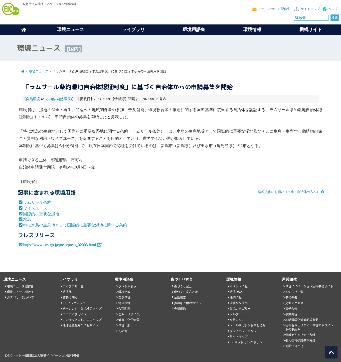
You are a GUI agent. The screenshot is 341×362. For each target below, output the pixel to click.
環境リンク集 (239, 303)
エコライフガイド (75, 314)
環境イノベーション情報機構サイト (309, 286)
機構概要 (291, 297)
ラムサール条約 (37, 202)
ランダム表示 (127, 286)
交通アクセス (294, 303)
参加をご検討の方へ (187, 303)
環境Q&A (236, 292)
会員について (239, 320)
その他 (122, 331)
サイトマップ (310, 9)
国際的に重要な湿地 (41, 214)
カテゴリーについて (20, 297)
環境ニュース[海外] (20, 292)
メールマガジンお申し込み (248, 325)
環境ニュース (38, 71)
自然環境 (33, 99)
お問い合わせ (294, 346)
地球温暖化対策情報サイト (81, 325)
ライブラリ (133, 29)
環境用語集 (194, 29)
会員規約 (180, 308)
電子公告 (291, 308)
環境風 (67, 292)
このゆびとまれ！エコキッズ (82, 320)
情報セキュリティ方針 (300, 335)
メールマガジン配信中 (274, 9)
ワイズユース (35, 208)
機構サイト (311, 29)
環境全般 (124, 292)
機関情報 (236, 297)
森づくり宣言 (183, 286)
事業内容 (291, 314)
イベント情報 (239, 286)
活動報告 (180, 297)
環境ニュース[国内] (20, 286)
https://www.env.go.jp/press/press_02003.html (59, 245)
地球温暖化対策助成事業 (301, 320)
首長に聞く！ (72, 297)
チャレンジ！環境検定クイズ (82, 308)
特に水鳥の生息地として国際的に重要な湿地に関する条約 (75, 225)
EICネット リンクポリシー (247, 342)
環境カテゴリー (240, 308)
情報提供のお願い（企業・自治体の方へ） (289, 192)
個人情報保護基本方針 (300, 340)
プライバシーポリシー (245, 331)
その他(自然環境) (58, 99)
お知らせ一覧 (294, 292)
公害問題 (124, 308)
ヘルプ (333, 9)
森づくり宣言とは (186, 292)
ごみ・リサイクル (130, 314)
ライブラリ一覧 (73, 286)
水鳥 (27, 219)
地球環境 (124, 303)
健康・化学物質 (128, 320)
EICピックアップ (74, 303)
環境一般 (124, 325)
